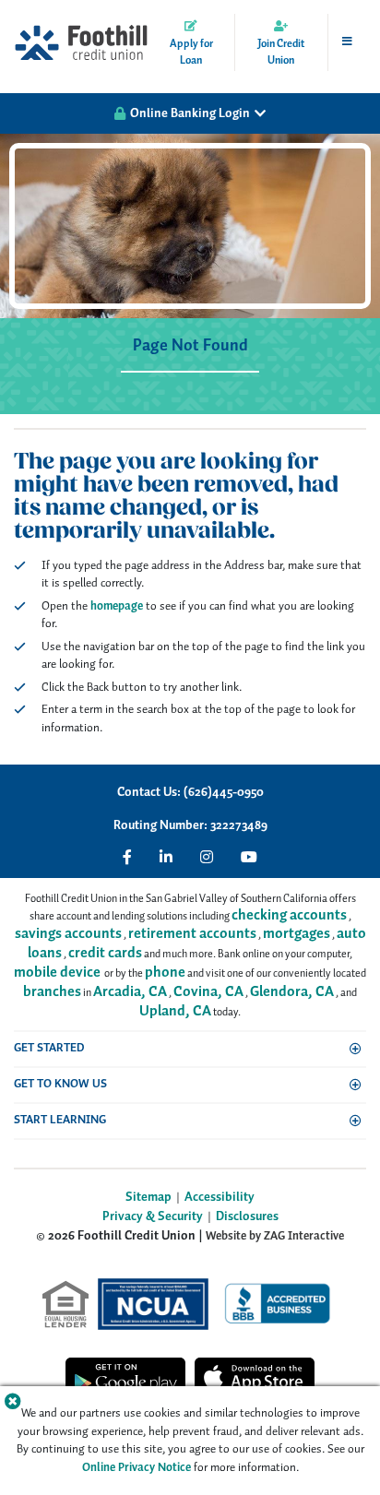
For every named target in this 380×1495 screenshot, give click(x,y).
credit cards (105, 953)
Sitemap (148, 1197)
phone (165, 972)
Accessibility (219, 1197)
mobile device (57, 972)
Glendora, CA (292, 991)
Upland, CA (175, 1011)
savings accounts (68, 933)
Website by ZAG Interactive (275, 1236)
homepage (116, 606)
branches (52, 991)
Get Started (49, 1048)
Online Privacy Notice (136, 1467)
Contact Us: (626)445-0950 (190, 792)
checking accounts (289, 915)
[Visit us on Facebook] (127, 856)
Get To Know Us (60, 1084)
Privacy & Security (152, 1217)
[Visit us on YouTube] (249, 856)
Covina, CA (208, 991)
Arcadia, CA (130, 991)
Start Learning (60, 1120)
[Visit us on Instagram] (206, 856)
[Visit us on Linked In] (166, 856)
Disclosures (247, 1217)
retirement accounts (192, 933)
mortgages (296, 933)
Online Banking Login (190, 113)
